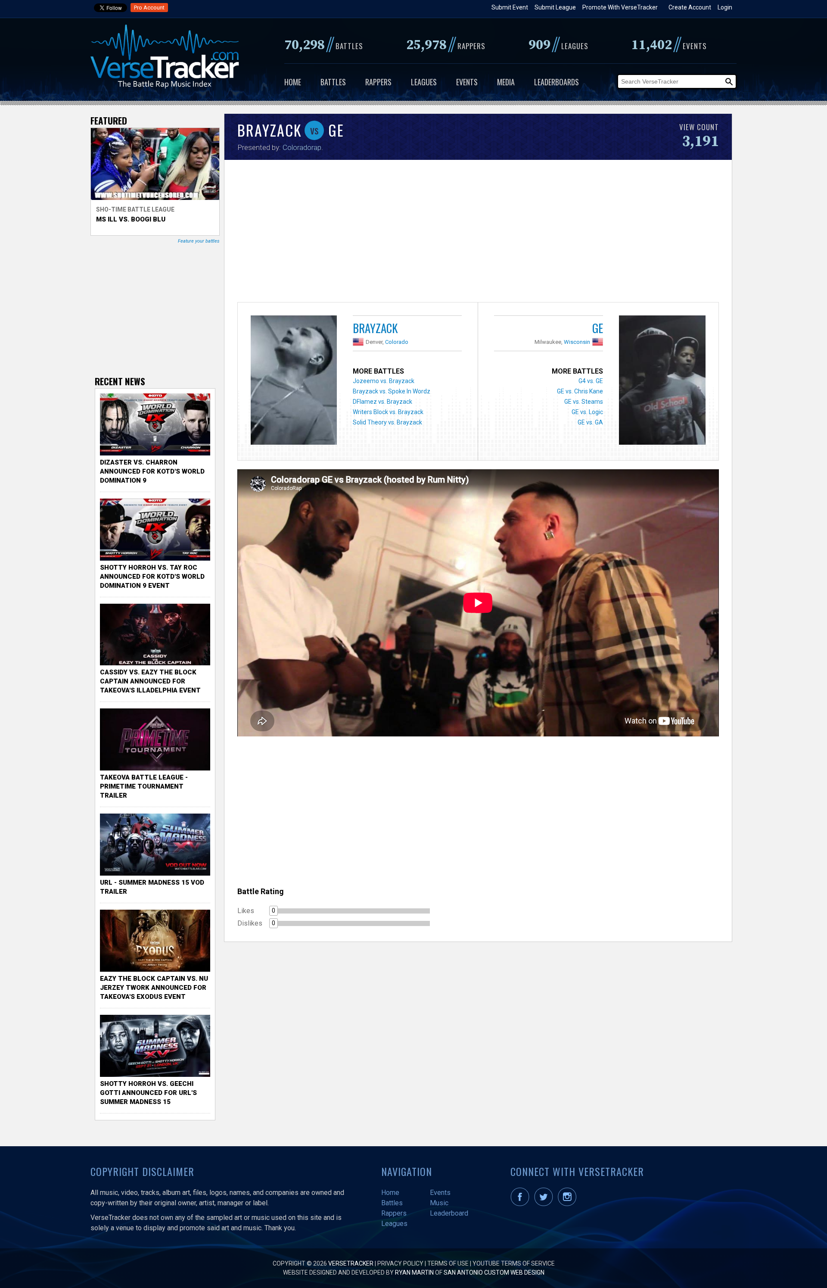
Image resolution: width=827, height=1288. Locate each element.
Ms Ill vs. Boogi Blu (130, 219)
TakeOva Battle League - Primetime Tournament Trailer (144, 786)
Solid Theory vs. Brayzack (387, 422)
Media (506, 81)
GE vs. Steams (583, 401)
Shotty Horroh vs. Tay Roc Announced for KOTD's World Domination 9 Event (152, 576)
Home (292, 81)
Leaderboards (556, 81)
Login (725, 7)
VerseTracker (350, 1263)
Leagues (424, 81)
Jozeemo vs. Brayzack (383, 380)
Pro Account (149, 7)
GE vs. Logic (587, 412)
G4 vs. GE (590, 380)
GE (597, 328)
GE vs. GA (590, 422)
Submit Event (509, 7)
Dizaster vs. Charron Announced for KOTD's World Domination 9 (152, 471)
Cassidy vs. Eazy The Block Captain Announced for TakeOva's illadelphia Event (150, 681)
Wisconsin (577, 342)
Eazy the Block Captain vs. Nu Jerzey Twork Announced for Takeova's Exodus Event (154, 988)
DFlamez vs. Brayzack (382, 401)
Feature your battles (199, 241)
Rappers (378, 81)
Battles (333, 81)
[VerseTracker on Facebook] (521, 1204)
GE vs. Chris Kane (580, 391)
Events (467, 81)
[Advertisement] (478, 233)
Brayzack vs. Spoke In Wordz (391, 391)
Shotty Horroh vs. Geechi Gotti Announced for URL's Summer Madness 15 (148, 1093)
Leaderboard (449, 1213)
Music (439, 1203)
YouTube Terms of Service (514, 1263)
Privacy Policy (400, 1263)
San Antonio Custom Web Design (494, 1272)
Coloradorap (302, 147)
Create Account (689, 7)
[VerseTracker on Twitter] (545, 1204)
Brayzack (375, 328)
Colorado (396, 342)
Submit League (555, 7)
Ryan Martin (414, 1272)
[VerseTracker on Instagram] (569, 1204)
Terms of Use (448, 1263)
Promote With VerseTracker (620, 7)
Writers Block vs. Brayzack (388, 412)
